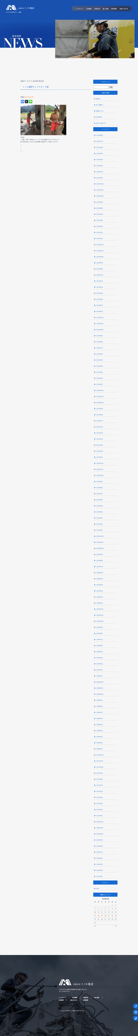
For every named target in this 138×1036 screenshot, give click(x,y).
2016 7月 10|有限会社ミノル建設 (13, 12)
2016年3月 (99, 876)
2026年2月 (99, 172)
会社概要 (88, 8)
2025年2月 (99, 232)
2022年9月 (99, 409)
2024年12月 (100, 245)
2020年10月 (100, 548)
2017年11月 (99, 761)
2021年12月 (99, 463)
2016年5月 (99, 864)
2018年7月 (99, 712)
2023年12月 (99, 317)
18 (98, 915)
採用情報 (114, 8)
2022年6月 (99, 427)
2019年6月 (99, 645)
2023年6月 (99, 354)
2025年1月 (99, 238)
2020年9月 (99, 554)
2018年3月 (99, 737)
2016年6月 (99, 858)
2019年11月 (99, 615)
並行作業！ (99, 117)
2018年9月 (99, 700)
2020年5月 (99, 579)
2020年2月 (99, 597)
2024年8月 (99, 269)
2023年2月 (99, 378)
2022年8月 (99, 415)
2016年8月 (99, 846)
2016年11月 (99, 828)
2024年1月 (99, 311)
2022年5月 (99, 433)
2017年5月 (99, 797)
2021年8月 (99, 488)
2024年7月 (99, 275)
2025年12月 (100, 184)
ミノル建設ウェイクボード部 (36, 86)
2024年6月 (99, 281)
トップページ (78, 8)
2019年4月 (99, 658)
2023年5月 (99, 360)
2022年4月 (99, 439)
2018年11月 (99, 688)
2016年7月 (99, 852)
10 (95, 912)
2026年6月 (99, 147)
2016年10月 (99, 834)
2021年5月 (99, 506)
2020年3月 (99, 591)
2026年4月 (99, 159)
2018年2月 (99, 743)
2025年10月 (100, 196)
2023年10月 (99, 330)
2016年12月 (99, 822)
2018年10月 (99, 694)
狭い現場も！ (100, 105)
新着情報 (85, 1000)
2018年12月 (99, 682)
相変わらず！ (100, 111)
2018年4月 (99, 731)
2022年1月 (99, 457)
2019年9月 (99, 627)
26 (102, 919)
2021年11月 (99, 469)
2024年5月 (99, 287)
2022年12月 (100, 390)
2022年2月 (99, 451)
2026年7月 (99, 141)
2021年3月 (99, 518)
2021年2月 (99, 524)
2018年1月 (99, 749)
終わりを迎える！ (101, 123)
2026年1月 (99, 178)
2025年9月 (99, 202)
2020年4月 (99, 585)
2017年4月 (99, 803)
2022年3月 (99, 445)
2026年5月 (99, 153)
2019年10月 (99, 621)
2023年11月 (99, 324)
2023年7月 (99, 348)
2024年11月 (99, 251)
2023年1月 (99, 384)
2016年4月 (99, 870)
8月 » (116, 926)
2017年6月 (99, 791)
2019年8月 (99, 633)
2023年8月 (99, 342)
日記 (97, 888)
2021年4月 (99, 512)
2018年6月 (99, 718)
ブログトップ (105, 82)
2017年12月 (99, 755)
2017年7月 (99, 785)
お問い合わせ (125, 8)
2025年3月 (99, 226)
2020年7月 (99, 567)
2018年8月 (99, 706)
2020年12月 (100, 536)
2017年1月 (99, 816)
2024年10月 (100, 257)
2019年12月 (99, 609)
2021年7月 (99, 494)
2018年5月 (99, 724)
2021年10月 (99, 475)
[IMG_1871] (32, 134)
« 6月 (94, 926)
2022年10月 (100, 402)
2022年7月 (99, 421)
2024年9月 (99, 263)
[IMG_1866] (55, 134)
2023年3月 (99, 372)
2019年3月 (99, 664)
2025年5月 (99, 214)
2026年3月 (99, 166)
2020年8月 (99, 560)
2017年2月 (99, 810)
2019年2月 (99, 670)
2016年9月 (99, 840)
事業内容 (97, 8)
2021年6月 (99, 500)
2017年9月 (99, 773)
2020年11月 (99, 542)
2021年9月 (99, 481)
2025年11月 (99, 190)
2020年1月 (99, 603)
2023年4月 (99, 366)
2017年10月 (99, 767)
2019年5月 (99, 652)
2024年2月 (99, 305)
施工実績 (105, 8)
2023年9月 (99, 336)
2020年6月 (99, 573)
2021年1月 (99, 530)
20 (105, 915)
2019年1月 (99, 676)
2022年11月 (99, 396)
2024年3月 (99, 299)
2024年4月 (99, 293)
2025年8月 (99, 208)
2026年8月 (99, 135)
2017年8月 (99, 779)
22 (112, 915)
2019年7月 (99, 639)
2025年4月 (99, 220)
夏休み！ (99, 99)
